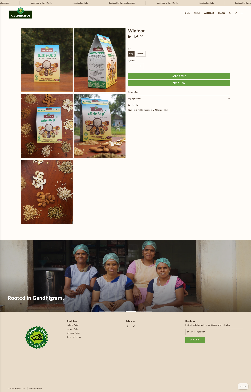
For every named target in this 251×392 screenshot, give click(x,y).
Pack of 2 (140, 53)
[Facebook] (127, 326)
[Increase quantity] (141, 66)
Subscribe (195, 339)
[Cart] (242, 13)
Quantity (131, 60)
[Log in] (236, 13)
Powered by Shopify (35, 389)
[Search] (230, 13)
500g (131, 53)
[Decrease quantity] (131, 66)
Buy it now (179, 83)
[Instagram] (134, 326)
